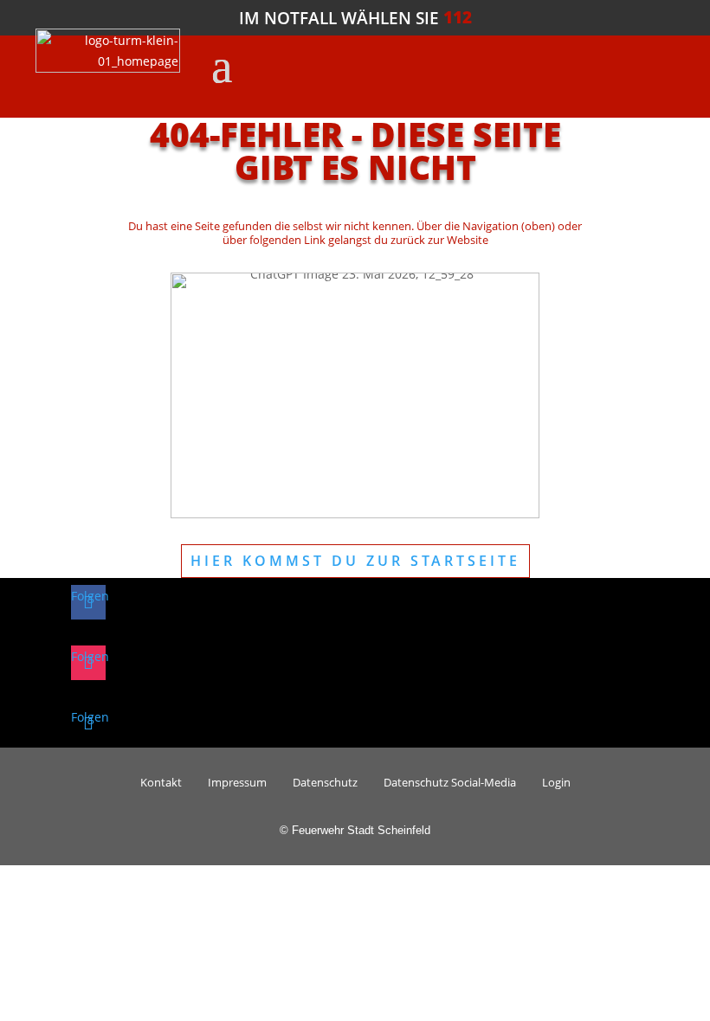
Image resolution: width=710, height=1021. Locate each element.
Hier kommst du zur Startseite (355, 560)
